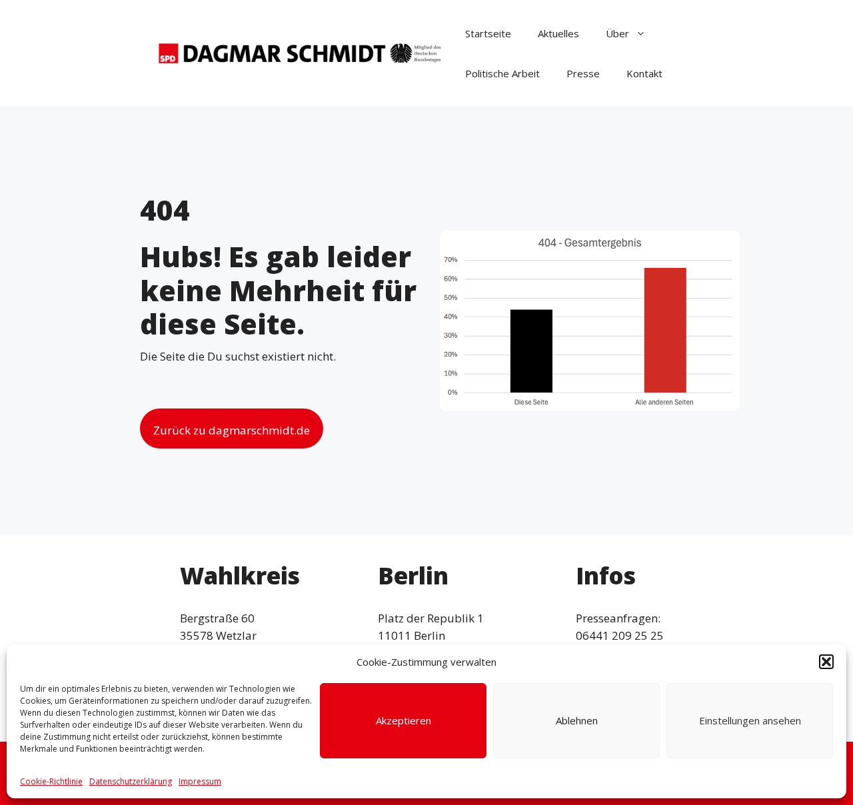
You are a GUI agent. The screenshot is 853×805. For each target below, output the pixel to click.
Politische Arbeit (502, 73)
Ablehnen (577, 720)
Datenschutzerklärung (130, 781)
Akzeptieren (403, 720)
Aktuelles (558, 33)
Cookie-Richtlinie (51, 781)
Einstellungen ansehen (750, 720)
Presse (583, 73)
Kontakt (644, 73)
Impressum (200, 781)
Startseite (488, 33)
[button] (826, 661)
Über (617, 33)
